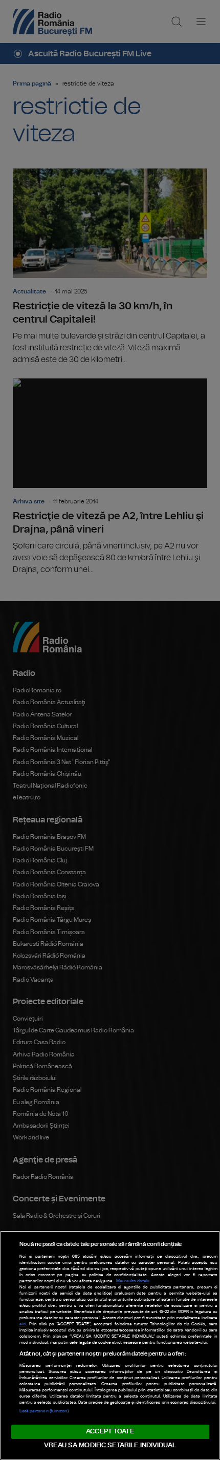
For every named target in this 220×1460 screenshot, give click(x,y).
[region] (110, 1345)
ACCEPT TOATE (110, 1431)
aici (22, 1324)
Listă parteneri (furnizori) (44, 1411)
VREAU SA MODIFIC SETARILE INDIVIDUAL (110, 1445)
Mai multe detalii (132, 1281)
